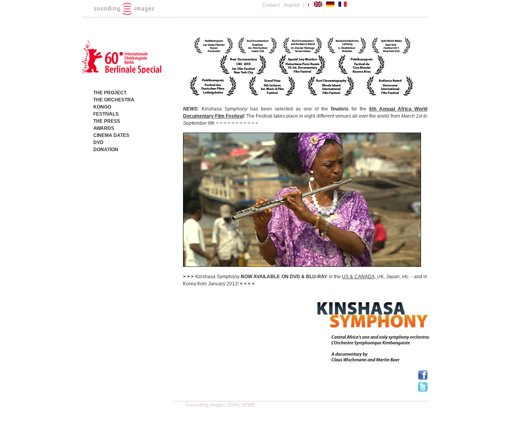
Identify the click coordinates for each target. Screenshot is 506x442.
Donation (105, 149)
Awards (103, 128)
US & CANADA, (359, 276)
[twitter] (423, 390)
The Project (109, 93)
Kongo (102, 107)
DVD (98, 142)
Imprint (292, 5)
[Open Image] (302, 199)
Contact (271, 5)
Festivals (106, 114)
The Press (106, 121)
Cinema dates (111, 135)
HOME (249, 405)
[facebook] (423, 378)
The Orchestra (113, 100)
